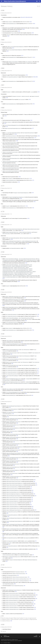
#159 (5, 115)
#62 (17, 351)
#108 (19, 281)
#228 (26, 17)
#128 (25, 248)
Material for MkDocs (7, 642)
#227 (24, 17)
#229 (29, 17)
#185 (39, 135)
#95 (38, 314)
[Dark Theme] (37, 1)
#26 (25, 571)
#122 (26, 262)
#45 (7, 513)
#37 (23, 613)
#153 (33, 207)
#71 (38, 372)
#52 (7, 547)
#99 (23, 323)
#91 (38, 368)
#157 (33, 192)
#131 (30, 233)
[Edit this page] (39, 6)
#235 (33, 32)
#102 (31, 328)
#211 (22, 55)
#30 (34, 600)
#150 (34, 201)
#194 (38, 91)
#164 (16, 134)
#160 (31, 120)
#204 (34, 76)
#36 (15, 583)
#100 (3, 305)
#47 (33, 554)
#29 (34, 593)
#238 (23, 29)
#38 (11, 620)
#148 (21, 198)
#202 (27, 75)
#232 (31, 17)
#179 (31, 178)
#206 (37, 76)
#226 (22, 17)
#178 (35, 137)
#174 (7, 126)
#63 (22, 342)
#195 (33, 103)
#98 (26, 320)
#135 (22, 230)
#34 (28, 577)
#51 (36, 541)
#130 (12, 239)
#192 (7, 97)
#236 (8, 36)
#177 (33, 128)
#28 (15, 591)
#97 (25, 297)
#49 (8, 519)
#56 (37, 549)
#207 (34, 81)
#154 (27, 206)
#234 (19, 31)
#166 (17, 140)
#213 (13, 48)
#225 (31, 21)
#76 (24, 380)
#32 (26, 573)
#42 (10, 407)
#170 (5, 123)
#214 (34, 57)
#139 (28, 218)
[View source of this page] (37, 6)
